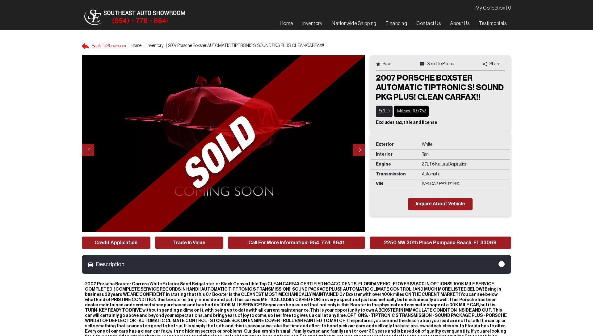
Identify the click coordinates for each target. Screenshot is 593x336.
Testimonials (493, 23)
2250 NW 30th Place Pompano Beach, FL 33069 (440, 242)
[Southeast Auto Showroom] (134, 17)
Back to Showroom (108, 46)
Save (386, 64)
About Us (459, 23)
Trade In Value (189, 242)
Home (136, 46)
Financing (396, 23)
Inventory (155, 46)
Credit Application (116, 242)
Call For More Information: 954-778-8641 (296, 242)
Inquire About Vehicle (440, 203)
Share (494, 64)
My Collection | (493, 8)
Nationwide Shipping (354, 23)
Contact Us (428, 23)
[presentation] (88, 150)
